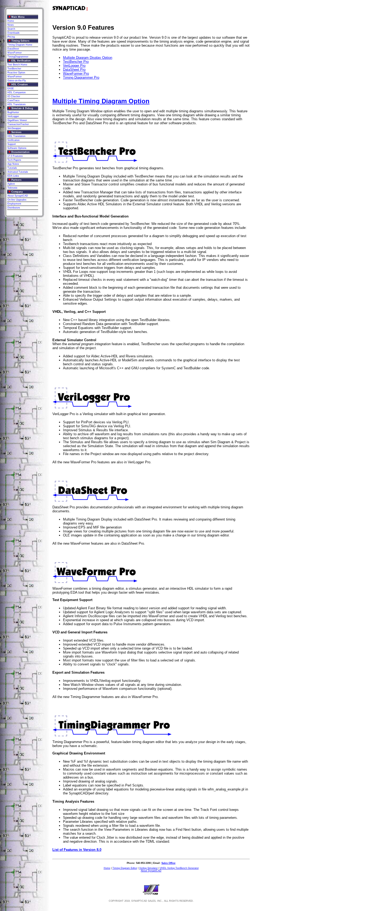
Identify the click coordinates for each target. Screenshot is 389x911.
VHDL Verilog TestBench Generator (179, 868)
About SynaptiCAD (151, 870)
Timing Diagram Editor (124, 868)
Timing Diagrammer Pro (81, 77)
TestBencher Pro (76, 62)
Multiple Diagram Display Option (87, 58)
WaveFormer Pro (76, 73)
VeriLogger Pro (74, 66)
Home (107, 868)
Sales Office (168, 863)
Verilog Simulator (148, 868)
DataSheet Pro (74, 70)
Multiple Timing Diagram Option (101, 101)
